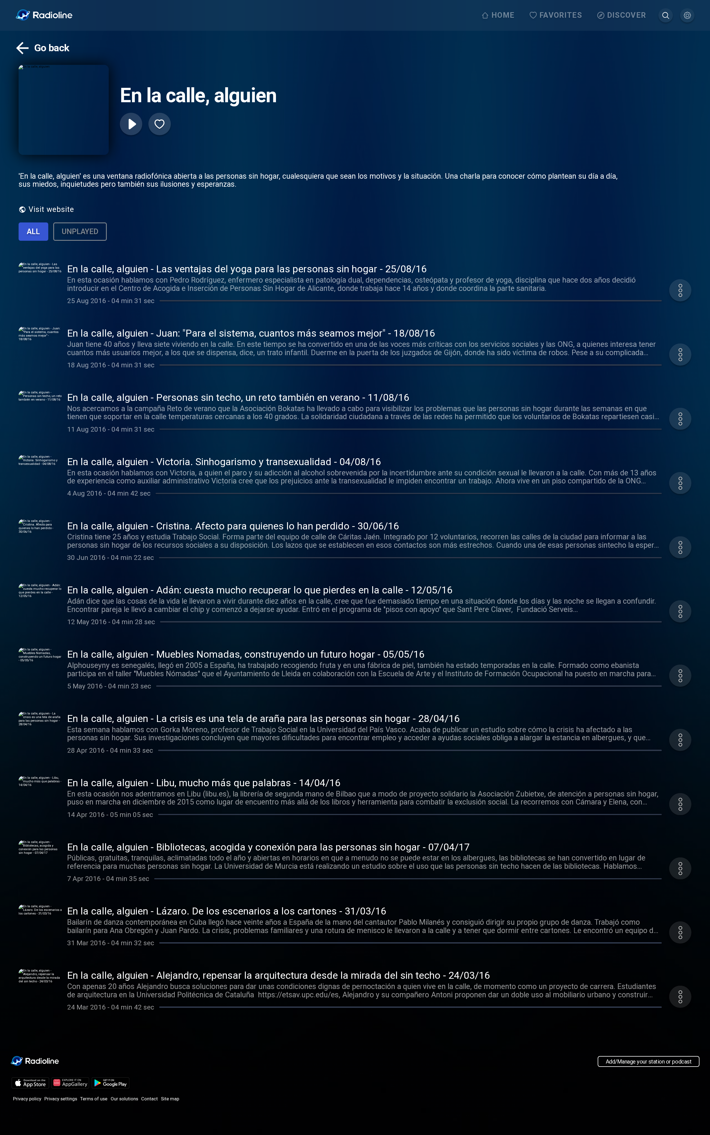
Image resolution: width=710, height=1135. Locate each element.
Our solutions (124, 1098)
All (33, 231)
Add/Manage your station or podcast (648, 1061)
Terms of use (93, 1098)
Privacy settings (60, 1098)
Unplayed (80, 231)
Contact (149, 1098)
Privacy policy (27, 1098)
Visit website (51, 209)
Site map (170, 1098)
